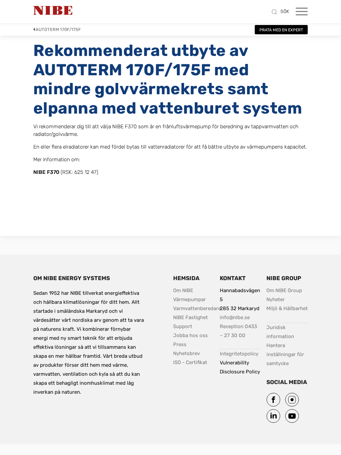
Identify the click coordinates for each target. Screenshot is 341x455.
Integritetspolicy (239, 354)
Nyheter (275, 299)
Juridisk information (287, 331)
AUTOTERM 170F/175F (58, 29)
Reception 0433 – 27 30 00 (239, 330)
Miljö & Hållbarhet (287, 308)
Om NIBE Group (284, 290)
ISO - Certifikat (190, 362)
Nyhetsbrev (186, 353)
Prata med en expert (281, 30)
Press (179, 344)
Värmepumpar (189, 299)
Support (182, 326)
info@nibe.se (235, 317)
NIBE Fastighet (190, 317)
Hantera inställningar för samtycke (285, 354)
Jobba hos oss (190, 335)
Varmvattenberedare (197, 308)
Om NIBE (183, 290)
